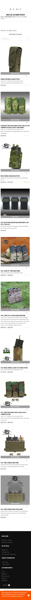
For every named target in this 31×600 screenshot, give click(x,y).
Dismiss (28, 595)
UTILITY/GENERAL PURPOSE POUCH (13, 325)
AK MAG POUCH (19, 81)
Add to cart (15, 216)
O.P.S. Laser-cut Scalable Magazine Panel (13, 315)
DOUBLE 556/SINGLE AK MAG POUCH (10, 79)
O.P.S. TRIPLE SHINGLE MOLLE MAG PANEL (12, 509)
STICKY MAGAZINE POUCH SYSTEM (13, 323)
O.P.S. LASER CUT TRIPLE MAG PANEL (10, 271)
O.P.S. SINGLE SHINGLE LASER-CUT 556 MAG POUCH (14, 368)
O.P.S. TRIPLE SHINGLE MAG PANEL (10, 463)
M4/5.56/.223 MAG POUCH (7, 83)
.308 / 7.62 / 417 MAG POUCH (8, 81)
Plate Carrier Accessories (11, 228)
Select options (15, 73)
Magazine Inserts (18, 226)
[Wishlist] (26, 76)
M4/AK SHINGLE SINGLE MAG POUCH (10, 176)
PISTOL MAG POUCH (5, 321)
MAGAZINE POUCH (10, 17)
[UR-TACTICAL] (15, 4)
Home (2, 17)
